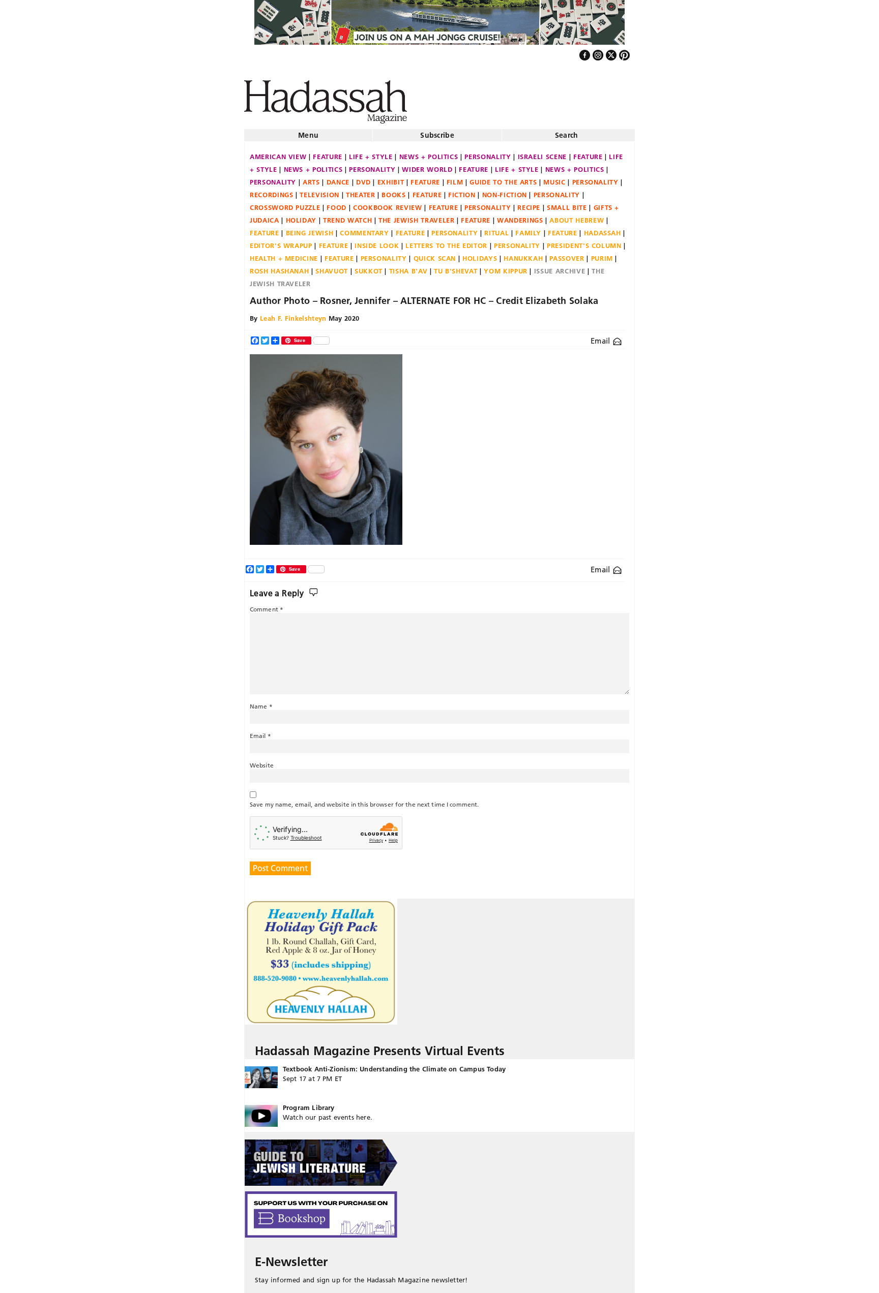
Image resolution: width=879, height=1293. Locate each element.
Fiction (462, 191)
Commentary (364, 229)
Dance (338, 178)
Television (319, 191)
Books (393, 191)
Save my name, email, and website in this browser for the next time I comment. (364, 800)
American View (278, 152)
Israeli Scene (542, 152)
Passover (566, 254)
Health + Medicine (284, 254)
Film (455, 178)
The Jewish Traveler (416, 216)
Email (601, 337)
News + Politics (428, 152)
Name (261, 702)
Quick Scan (435, 254)
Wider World (427, 165)
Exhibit (390, 178)
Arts (311, 178)
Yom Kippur (506, 267)
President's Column (584, 241)
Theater (360, 191)
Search (566, 131)
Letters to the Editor (446, 241)
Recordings (272, 191)
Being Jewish (310, 229)
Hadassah (602, 229)
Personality (487, 152)
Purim (602, 254)
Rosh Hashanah (279, 267)
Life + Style (371, 152)
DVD (363, 178)
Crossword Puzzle (285, 203)
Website (262, 761)
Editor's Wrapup (281, 241)
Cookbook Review (387, 203)
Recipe (528, 203)
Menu (308, 131)
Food (336, 203)
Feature (327, 152)
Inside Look (377, 241)
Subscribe (437, 131)
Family (528, 229)
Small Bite (567, 203)
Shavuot (331, 267)
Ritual (496, 229)
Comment (266, 605)
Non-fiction (504, 191)
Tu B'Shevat (455, 267)
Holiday (301, 216)
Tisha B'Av (408, 267)
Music (554, 178)
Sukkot (369, 267)
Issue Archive (559, 267)
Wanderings (520, 216)
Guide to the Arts (503, 178)
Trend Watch (347, 216)
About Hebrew (576, 216)
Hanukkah (523, 254)
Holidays (479, 254)
